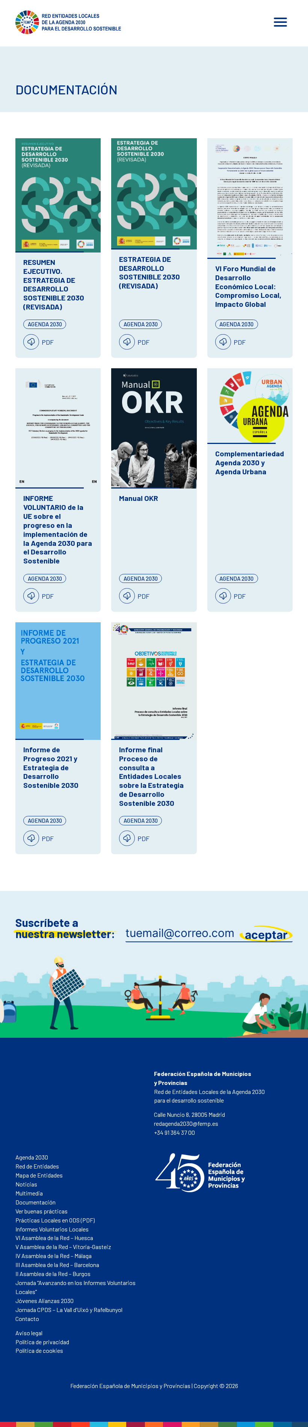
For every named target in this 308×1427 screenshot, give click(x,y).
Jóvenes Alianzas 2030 (44, 1300)
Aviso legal (28, 1332)
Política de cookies (39, 1350)
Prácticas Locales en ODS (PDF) (55, 1220)
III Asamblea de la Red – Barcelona (57, 1264)
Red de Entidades (37, 1166)
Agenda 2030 (31, 1157)
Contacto (27, 1318)
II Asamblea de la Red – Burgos (53, 1273)
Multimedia (29, 1193)
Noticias (26, 1184)
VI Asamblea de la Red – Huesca (54, 1237)
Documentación (35, 1202)
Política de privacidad (42, 1341)
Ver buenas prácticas (41, 1211)
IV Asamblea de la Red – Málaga (53, 1255)
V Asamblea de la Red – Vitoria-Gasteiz (63, 1246)
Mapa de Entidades (39, 1175)
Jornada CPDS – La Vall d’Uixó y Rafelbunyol (68, 1309)
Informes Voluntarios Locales (52, 1229)
